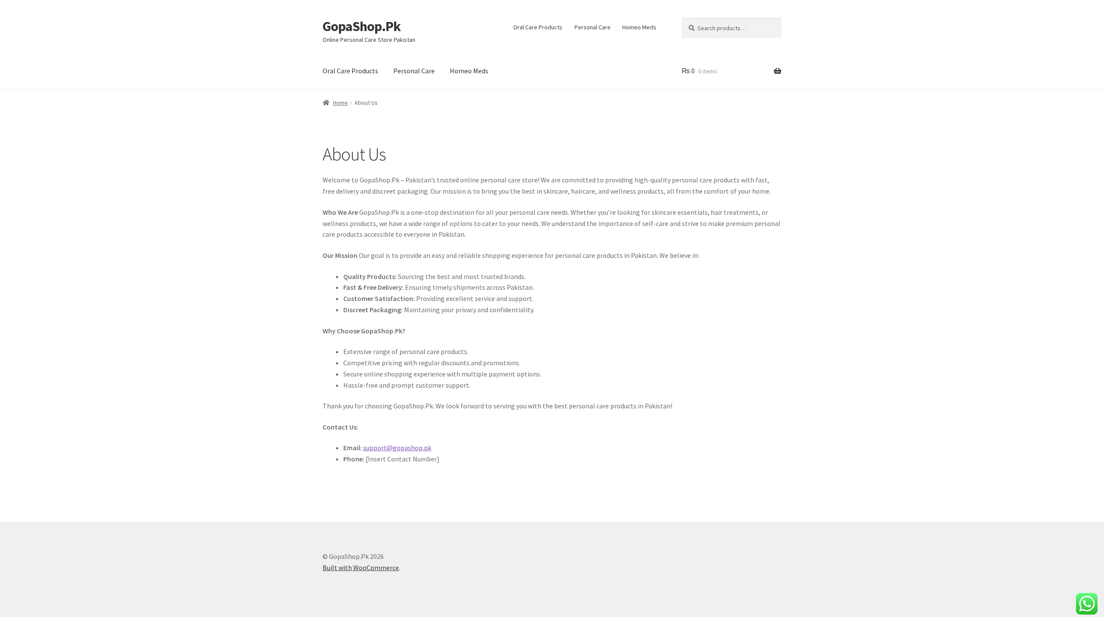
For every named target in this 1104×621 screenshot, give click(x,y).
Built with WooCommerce (361, 567)
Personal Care (592, 27)
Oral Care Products (537, 27)
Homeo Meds (639, 27)
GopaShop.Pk (362, 26)
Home (340, 103)
